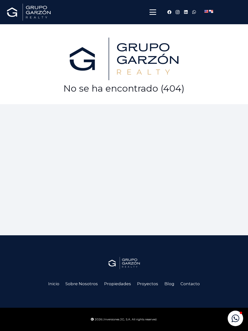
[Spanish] (211, 11)
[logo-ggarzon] (29, 12)
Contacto (190, 283)
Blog (169, 283)
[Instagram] (177, 12)
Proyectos (147, 283)
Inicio (53, 283)
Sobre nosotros (81, 283)
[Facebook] (169, 12)
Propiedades (117, 283)
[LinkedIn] (186, 12)
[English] (206, 11)
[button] (152, 12)
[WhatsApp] (194, 12)
